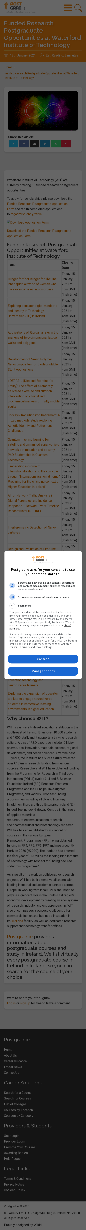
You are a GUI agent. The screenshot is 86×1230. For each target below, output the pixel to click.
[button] (43, 606)
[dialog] (43, 615)
